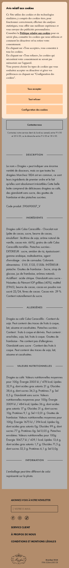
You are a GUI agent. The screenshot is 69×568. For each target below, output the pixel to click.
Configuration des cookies (35, 109)
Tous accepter (34, 88)
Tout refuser (34, 99)
